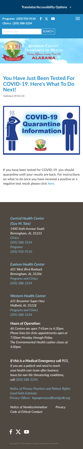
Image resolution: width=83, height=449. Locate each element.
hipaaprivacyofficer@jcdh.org (51, 398)
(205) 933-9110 (21, 251)
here (51, 183)
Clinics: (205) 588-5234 (17, 23)
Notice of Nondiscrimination (28, 407)
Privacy (60, 407)
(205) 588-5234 (21, 242)
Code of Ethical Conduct (26, 411)
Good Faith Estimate (23, 393)
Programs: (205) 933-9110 (19, 18)
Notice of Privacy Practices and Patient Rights (40, 388)
